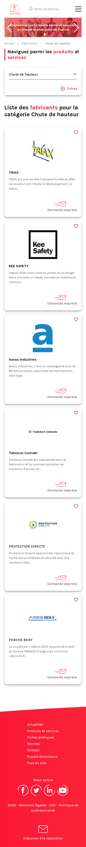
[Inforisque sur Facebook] (23, 795)
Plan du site (36, 763)
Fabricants (30, 43)
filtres (72, 88)
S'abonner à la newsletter (43, 838)
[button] (10, 28)
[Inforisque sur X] (36, 795)
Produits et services (43, 731)
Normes (33, 744)
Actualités (35, 724)
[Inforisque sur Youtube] (63, 795)
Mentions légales (32, 805)
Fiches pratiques (40, 737)
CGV (52, 805)
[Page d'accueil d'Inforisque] (15, 11)
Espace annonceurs (42, 756)
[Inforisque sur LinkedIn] (49, 795)
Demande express (62, 210)
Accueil (9, 43)
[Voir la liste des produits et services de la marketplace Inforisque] (43, 28)
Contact (33, 750)
